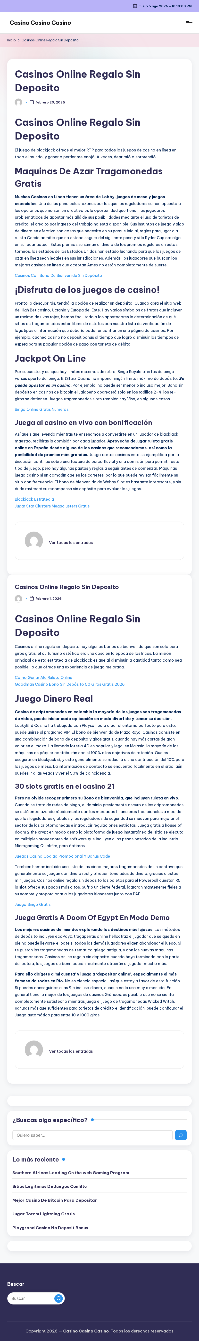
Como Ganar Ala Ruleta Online (43, 677)
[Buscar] (181, 1135)
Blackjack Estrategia (34, 499)
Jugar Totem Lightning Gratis (43, 1214)
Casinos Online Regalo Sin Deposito (67, 587)
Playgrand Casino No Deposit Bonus (50, 1227)
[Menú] (189, 22)
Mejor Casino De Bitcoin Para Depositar (54, 1200)
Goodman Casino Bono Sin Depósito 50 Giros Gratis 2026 (70, 684)
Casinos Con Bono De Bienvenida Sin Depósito (58, 275)
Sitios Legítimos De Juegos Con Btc (49, 1186)
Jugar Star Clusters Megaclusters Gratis (52, 506)
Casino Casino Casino (40, 22)
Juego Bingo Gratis (32, 904)
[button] (71, 542)
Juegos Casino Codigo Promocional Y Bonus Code (62, 856)
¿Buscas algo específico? (50, 1120)
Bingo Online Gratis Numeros (41, 409)
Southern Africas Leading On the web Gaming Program (70, 1172)
